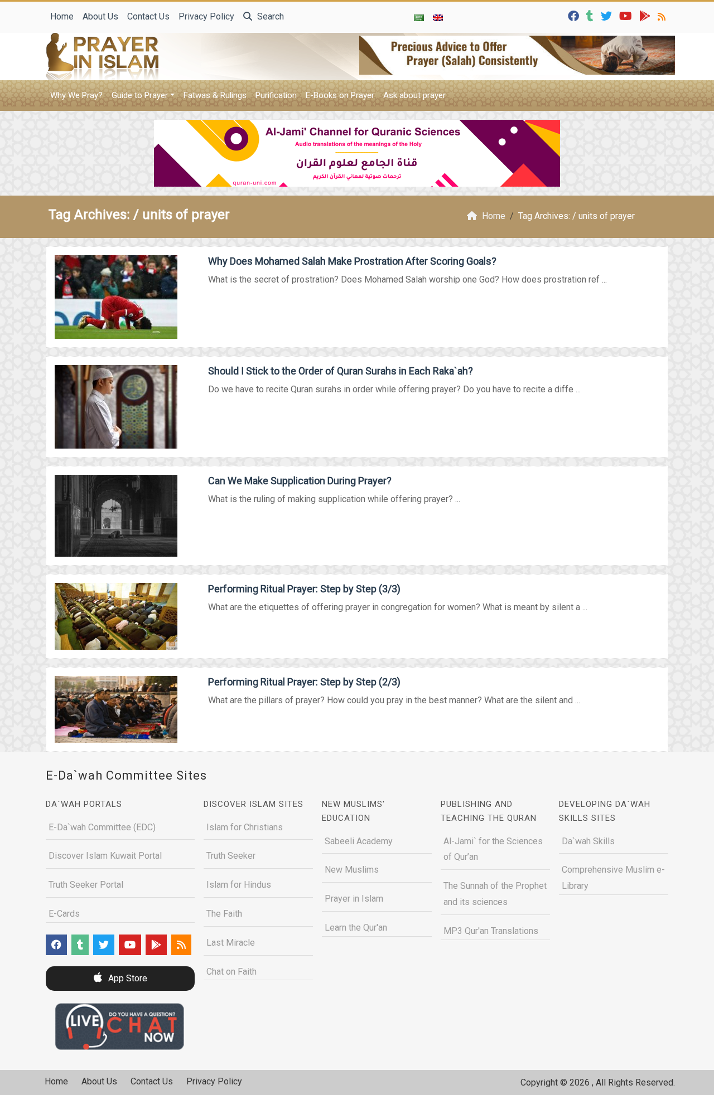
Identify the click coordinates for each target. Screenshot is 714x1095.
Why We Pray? (76, 95)
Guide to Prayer (140, 95)
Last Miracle (230, 942)
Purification (276, 95)
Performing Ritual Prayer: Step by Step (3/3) (304, 589)
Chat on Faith (231, 971)
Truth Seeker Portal (86, 884)
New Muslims (352, 869)
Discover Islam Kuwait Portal (105, 855)
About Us (100, 16)
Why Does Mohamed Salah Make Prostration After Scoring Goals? (352, 261)
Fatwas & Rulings (215, 95)
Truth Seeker (230, 855)
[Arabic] (418, 17)
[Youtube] (627, 15)
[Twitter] (608, 15)
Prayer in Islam (354, 898)
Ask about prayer (414, 95)
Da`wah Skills (588, 841)
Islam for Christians (244, 827)
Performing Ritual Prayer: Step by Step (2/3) (304, 682)
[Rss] (663, 15)
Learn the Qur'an (356, 927)
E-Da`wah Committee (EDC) (102, 827)
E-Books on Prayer (340, 95)
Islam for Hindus (238, 884)
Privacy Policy (206, 16)
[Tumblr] (591, 15)
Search (269, 16)
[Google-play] (646, 15)
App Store (126, 978)
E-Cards (64, 913)
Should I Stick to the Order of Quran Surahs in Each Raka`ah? (340, 371)
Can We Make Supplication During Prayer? (300, 480)
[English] (437, 17)
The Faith (224, 913)
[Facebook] (575, 15)
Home (62, 16)
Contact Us (148, 16)
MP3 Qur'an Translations (490, 931)
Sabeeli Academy (359, 841)
